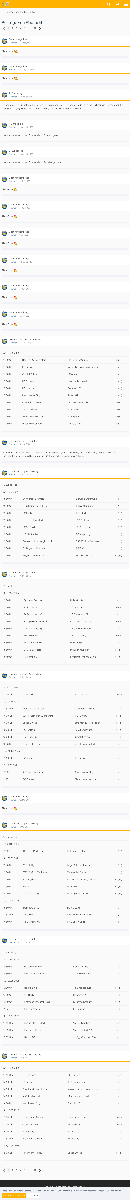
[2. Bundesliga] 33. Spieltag (23, 939)
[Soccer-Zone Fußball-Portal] (5, 4)
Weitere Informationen (14, 1195)
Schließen (33, 1195)
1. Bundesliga (16, 123)
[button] (125, 4)
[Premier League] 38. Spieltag (25, 339)
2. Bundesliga (16, 93)
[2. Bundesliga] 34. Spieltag (23, 440)
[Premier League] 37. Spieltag (25, 673)
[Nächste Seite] (40, 28)
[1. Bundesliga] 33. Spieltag (23, 823)
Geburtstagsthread (19, 39)
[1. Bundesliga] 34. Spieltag (23, 471)
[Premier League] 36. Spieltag (25, 1054)
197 (34, 28)
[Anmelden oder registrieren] (117, 4)
